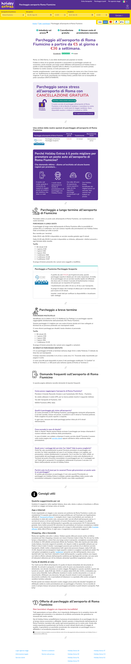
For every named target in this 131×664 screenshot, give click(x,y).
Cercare (118, 15)
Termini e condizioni (48, 651)
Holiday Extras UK (73, 651)
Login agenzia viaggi (22, 651)
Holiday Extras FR (73, 661)
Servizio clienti (20, 658)
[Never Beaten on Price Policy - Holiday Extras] (47, 33)
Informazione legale (22, 654)
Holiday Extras (7, 5)
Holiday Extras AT (99, 651)
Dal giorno (29, 12)
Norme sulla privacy (48, 654)
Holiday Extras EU (99, 658)
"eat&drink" (59, 552)
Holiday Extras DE (73, 654)
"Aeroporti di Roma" (46, 517)
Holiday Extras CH (100, 654)
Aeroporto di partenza (8, 12)
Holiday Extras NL (73, 658)
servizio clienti (57, 438)
